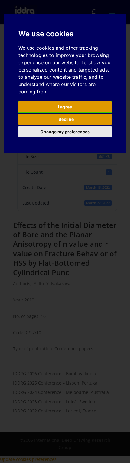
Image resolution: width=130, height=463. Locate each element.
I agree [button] (65, 106)
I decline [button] (65, 119)
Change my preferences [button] (65, 131)
